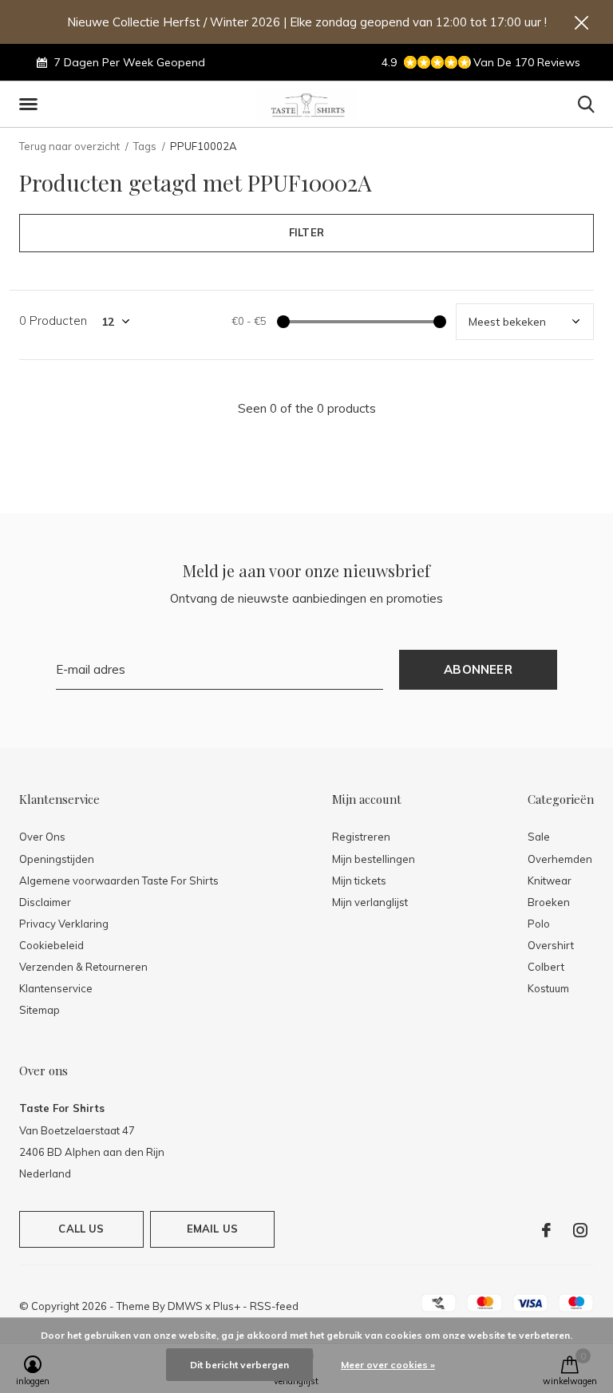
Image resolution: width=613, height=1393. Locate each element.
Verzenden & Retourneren (83, 966)
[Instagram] (580, 1230)
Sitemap (39, 1009)
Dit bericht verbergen (239, 1365)
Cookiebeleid (51, 945)
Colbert (546, 966)
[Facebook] (546, 1230)
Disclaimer (45, 902)
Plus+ (226, 1306)
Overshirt (551, 945)
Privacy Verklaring (64, 923)
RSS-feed (274, 1306)
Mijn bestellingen (373, 859)
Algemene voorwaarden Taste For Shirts (119, 880)
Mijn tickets (359, 880)
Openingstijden (56, 859)
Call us (81, 1228)
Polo (539, 923)
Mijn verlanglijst (370, 902)
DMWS (185, 1306)
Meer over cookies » (388, 1365)
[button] (31, 104)
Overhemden (560, 859)
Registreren (361, 836)
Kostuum (548, 988)
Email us (212, 1228)
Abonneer (478, 669)
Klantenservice (56, 988)
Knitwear (549, 880)
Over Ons (42, 836)
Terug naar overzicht (69, 146)
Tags (144, 146)
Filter (306, 232)
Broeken (549, 902)
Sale (539, 836)
